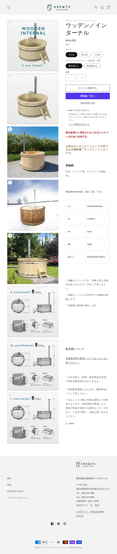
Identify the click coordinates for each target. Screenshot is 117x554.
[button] (8, 7)
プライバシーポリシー (17, 497)
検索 (9, 485)
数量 (67, 72)
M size (85, 54)
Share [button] (71, 423)
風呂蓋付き (92, 66)
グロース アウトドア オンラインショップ (55, 547)
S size (71, 54)
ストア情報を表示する (78, 124)
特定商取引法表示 (15, 491)
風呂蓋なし (74, 66)
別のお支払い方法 (88, 103)
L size (97, 54)
